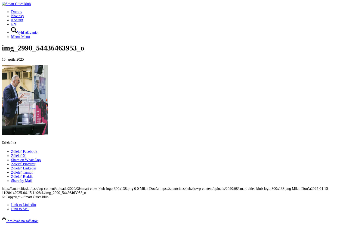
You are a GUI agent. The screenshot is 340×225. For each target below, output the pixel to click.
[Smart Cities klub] (16, 4)
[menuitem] (174, 12)
